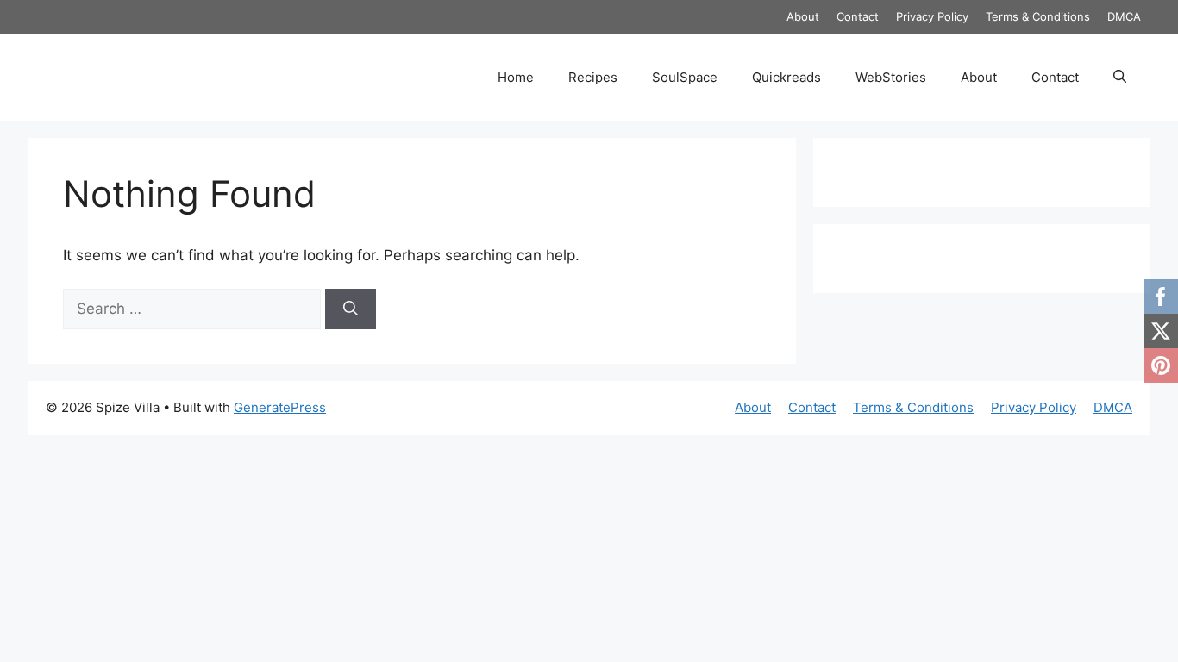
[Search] (350, 309)
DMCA (1124, 16)
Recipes (592, 77)
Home (516, 77)
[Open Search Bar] (1120, 77)
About (802, 16)
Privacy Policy (932, 16)
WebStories (890, 77)
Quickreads (786, 77)
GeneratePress (280, 407)
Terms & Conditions (1038, 16)
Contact (858, 16)
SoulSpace (684, 77)
